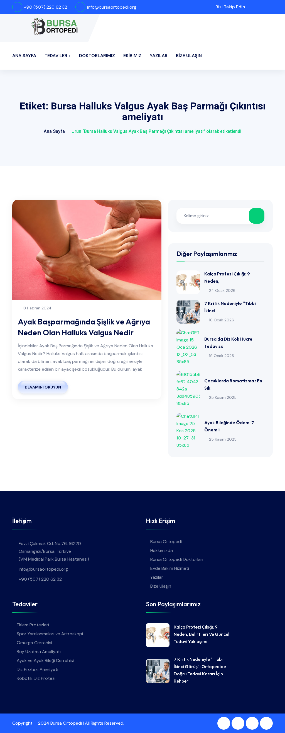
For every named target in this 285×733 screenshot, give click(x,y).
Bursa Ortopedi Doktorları (176, 559)
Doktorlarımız (97, 55)
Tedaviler (56, 55)
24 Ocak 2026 (222, 290)
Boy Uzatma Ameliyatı (39, 651)
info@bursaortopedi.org (111, 7)
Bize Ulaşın (189, 55)
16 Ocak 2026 (221, 319)
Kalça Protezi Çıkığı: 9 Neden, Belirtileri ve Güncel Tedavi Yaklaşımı (201, 634)
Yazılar (159, 55)
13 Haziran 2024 (37, 308)
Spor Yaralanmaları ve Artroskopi (50, 634)
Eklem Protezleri (33, 625)
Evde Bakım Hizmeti (169, 568)
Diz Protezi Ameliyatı (37, 669)
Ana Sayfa (24, 55)
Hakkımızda (161, 550)
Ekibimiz (132, 55)
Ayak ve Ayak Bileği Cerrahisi (45, 660)
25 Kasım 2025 (223, 397)
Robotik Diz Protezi (36, 678)
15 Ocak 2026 (221, 355)
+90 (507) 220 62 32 (45, 7)
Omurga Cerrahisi (34, 643)
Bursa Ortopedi (166, 541)
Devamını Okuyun (43, 387)
